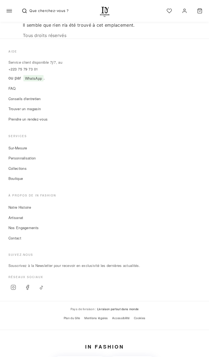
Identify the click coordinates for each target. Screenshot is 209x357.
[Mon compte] (184, 11)
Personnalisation (22, 158)
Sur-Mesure (17, 147)
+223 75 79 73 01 (23, 69)
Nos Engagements (23, 227)
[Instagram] (13, 287)
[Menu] (9, 11)
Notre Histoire (19, 207)
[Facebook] (27, 287)
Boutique (15, 178)
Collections (17, 168)
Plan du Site (72, 318)
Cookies (139, 318)
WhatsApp (33, 78)
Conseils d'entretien (24, 98)
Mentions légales (96, 318)
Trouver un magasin (24, 108)
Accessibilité (121, 318)
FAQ (12, 88)
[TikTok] (42, 287)
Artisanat (15, 217)
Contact (14, 238)
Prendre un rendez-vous (28, 119)
